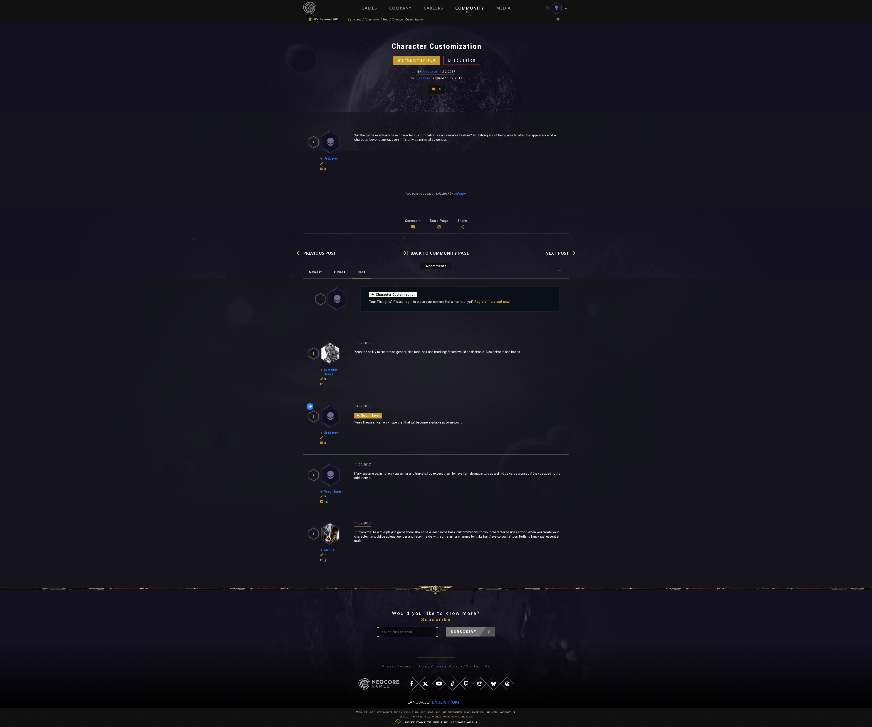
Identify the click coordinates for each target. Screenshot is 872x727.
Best (361, 272)
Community (469, 8)
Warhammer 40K (417, 60)
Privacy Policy (447, 666)
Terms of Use (412, 666)
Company (400, 8)
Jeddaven (429, 71)
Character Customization (396, 294)
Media (503, 8)
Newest (315, 272)
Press (388, 666)
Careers (433, 8)
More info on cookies (452, 716)
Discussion (462, 60)
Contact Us (478, 666)
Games (369, 8)
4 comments (436, 266)
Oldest (339, 272)
